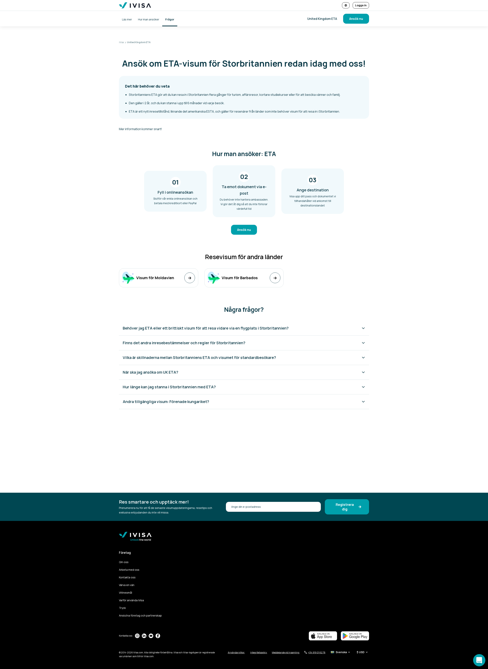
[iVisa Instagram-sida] (137, 636)
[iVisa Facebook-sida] (158, 636)
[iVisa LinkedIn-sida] (144, 636)
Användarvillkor (236, 652)
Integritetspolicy (258, 652)
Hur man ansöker (148, 19)
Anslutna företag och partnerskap (140, 615)
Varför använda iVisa (131, 600)
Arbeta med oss (129, 569)
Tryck (122, 608)
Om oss (123, 562)
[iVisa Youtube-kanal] (151, 636)
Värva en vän (126, 585)
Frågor (169, 19)
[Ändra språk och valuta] (346, 5)
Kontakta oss (127, 577)
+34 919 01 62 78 (316, 652)
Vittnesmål (125, 592)
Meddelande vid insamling (286, 652)
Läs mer (127, 19)
